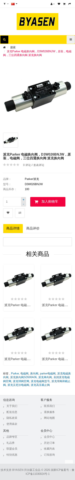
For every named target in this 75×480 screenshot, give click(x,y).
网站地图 (49, 417)
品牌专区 (11, 436)
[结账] (69, 3)
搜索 (13, 47)
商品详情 (13, 228)
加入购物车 (49, 201)
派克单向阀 (45, 377)
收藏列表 (49, 448)
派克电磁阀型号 (40, 381)
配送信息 (11, 412)
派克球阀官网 (21, 381)
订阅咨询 (49, 454)
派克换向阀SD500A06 (23, 377)
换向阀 (34, 373)
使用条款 (11, 423)
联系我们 (49, 406)
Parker (15, 373)
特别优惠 (11, 454)
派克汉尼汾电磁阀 (18, 384)
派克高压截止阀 (40, 384)
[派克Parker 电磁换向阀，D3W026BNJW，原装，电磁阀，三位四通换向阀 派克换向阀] (10, 140)
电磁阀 (24, 373)
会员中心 (49, 436)
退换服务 (49, 412)
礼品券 (10, 442)
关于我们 (11, 406)
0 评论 (27, 165)
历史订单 (49, 442)
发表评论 (38, 165)
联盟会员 (11, 448)
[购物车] (64, 3)
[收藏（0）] (59, 3)
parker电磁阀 (48, 373)
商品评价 (33, 228)
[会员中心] (53, 3)
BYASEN (17, 469)
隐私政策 (11, 417)
